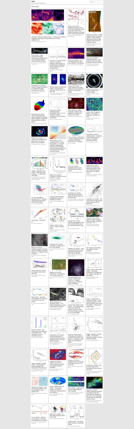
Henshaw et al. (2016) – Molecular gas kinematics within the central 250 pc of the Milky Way (75, 195)
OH (62, 69)
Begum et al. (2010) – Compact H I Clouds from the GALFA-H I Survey (58, 176)
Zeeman (93, 45)
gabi (33, 1)
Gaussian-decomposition (40, 303)
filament (54, 248)
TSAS (97, 142)
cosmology (92, 93)
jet (59, 418)
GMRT (41, 337)
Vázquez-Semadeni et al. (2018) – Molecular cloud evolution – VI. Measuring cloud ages (38, 173)
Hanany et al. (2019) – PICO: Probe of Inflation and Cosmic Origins (94, 90)
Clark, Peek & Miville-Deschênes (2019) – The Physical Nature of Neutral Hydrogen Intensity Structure (94, 60)
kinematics (64, 93)
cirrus (89, 174)
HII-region (77, 285)
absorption (56, 119)
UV (99, 253)
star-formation (59, 94)
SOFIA (39, 144)
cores (52, 369)
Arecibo (55, 179)
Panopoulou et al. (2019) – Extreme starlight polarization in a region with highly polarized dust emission (39, 88)
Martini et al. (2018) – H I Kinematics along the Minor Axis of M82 (57, 415)
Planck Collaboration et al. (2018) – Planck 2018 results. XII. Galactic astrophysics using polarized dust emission (58, 389)
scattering (95, 175)
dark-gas (73, 366)
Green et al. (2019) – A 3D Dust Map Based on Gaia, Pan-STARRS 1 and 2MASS (76, 61)
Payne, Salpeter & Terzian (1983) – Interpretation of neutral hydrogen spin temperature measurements (39, 366)
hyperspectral (96, 64)
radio (98, 253)
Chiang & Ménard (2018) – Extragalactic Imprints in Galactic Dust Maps (57, 198)
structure (35, 276)
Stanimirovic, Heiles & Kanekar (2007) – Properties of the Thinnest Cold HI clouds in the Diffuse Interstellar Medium (94, 137)
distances (71, 35)
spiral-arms (54, 154)
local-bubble (39, 41)
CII (33, 144)
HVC (98, 205)
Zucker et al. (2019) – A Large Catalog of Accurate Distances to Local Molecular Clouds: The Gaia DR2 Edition (76, 89)
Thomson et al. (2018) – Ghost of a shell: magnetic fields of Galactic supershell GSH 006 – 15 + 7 (94, 220)
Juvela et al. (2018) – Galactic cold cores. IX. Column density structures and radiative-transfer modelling (57, 364)
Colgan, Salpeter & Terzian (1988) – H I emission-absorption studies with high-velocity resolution (94, 336)
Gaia (78, 64)
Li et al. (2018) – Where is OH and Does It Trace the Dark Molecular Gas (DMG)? (39, 419)
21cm (34, 41)
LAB (32, 304)
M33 (98, 118)
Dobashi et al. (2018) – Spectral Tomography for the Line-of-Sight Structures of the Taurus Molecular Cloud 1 (76, 224)
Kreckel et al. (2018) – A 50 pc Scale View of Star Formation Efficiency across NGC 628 (94, 367)
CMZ (70, 199)
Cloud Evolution (36, 177)
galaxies (54, 93)
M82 (61, 418)
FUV (97, 174)
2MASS (89, 118)
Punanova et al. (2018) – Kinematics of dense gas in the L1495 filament (57, 246)
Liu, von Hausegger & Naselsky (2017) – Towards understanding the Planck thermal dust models (39, 200)
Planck (35, 64)
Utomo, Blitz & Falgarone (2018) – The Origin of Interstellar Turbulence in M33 (93, 114)
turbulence (44, 41)
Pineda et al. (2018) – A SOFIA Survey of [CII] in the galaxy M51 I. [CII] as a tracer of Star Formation (39, 140)
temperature (33, 370)
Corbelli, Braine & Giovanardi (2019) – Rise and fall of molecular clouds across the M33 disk (58, 89)
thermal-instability (89, 309)
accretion (92, 205)
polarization (88, 225)
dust (72, 64)
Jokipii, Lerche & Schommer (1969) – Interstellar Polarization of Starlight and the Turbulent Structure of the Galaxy (94, 272)
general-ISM (58, 93)
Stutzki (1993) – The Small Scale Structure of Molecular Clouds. (76, 423)
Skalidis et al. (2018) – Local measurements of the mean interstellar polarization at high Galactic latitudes (76, 251)
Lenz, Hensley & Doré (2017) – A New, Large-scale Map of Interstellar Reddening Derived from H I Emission (76, 139)
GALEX (94, 118)
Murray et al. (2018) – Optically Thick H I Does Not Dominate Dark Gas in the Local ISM (76, 362)
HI (35, 41)
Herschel (34, 62)
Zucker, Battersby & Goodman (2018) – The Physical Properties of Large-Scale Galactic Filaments (58, 304)
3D (70, 64)
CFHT (70, 285)
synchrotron (93, 225)
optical (95, 253)
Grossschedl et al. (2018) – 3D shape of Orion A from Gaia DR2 (38, 272)
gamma (97, 252)
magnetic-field (94, 43)
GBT (80, 172)
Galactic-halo (57, 229)
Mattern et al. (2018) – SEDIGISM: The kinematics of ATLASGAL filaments (57, 274)
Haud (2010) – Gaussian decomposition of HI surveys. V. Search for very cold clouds (39, 299)
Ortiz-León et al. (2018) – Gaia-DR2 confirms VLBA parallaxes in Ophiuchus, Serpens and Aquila (75, 112)
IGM (58, 418)
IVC (99, 308)
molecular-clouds (53, 94)
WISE (51, 202)
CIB (33, 203)
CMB (89, 93)
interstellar (53, 69)
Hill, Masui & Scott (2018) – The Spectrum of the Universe (94, 249)
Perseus (72, 36)
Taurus (78, 228)
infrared (91, 175)
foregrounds (97, 93)
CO (51, 93)
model (45, 369)
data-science (75, 199)
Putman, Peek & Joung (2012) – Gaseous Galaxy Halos (57, 227)
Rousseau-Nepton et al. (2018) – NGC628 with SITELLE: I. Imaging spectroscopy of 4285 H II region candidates (75, 280)
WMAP (97, 225)
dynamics (34, 123)
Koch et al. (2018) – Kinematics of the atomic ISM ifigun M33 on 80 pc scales (75, 169)
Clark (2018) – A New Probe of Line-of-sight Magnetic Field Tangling (76, 389)
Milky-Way (74, 314)
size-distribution (43, 255)
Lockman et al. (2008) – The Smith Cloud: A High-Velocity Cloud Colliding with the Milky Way (94, 201)
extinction (75, 35)
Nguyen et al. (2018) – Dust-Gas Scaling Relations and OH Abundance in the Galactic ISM (39, 389)
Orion (90, 45)
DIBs (54, 152)
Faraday (89, 43)
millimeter (38, 203)
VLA (63, 418)
